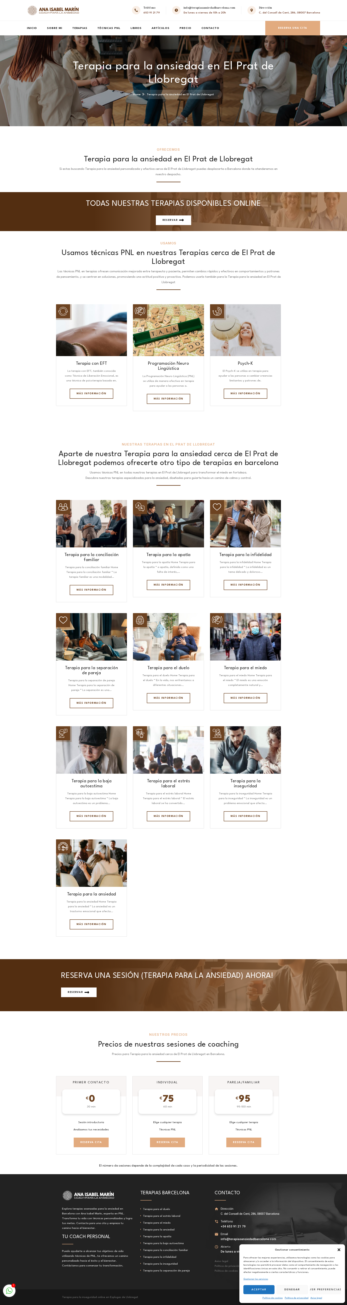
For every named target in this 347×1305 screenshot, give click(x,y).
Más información (91, 393)
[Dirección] (216, 1209)
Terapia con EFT (91, 364)
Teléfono (227, 1221)
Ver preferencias (325, 1289)
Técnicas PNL (108, 28)
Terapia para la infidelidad (245, 555)
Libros (136, 28)
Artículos (160, 28)
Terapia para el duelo (168, 668)
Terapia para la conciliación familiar (165, 1250)
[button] (339, 1250)
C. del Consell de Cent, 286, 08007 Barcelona (289, 12)
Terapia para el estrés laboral (161, 1216)
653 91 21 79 (151, 12)
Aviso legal (316, 1298)
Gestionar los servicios (255, 1279)
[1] (9, 1293)
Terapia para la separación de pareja (166, 1270)
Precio (185, 28)
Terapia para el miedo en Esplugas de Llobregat (92, 1297)
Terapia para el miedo (245, 668)
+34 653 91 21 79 (233, 1226)
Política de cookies (272, 1298)
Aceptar (258, 1289)
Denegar (292, 1289)
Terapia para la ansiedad (91, 894)
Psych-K (245, 364)
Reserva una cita (292, 28)
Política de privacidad (296, 1298)
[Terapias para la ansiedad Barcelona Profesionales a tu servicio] (53, 10)
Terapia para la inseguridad (160, 1263)
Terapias (79, 28)
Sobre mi (54, 28)
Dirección (227, 1209)
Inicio (32, 28)
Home (137, 94)
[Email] (216, 1234)
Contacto (210, 28)
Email (224, 1234)
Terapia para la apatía (168, 555)
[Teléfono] (216, 1221)
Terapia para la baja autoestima (163, 1243)
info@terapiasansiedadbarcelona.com (209, 8)
